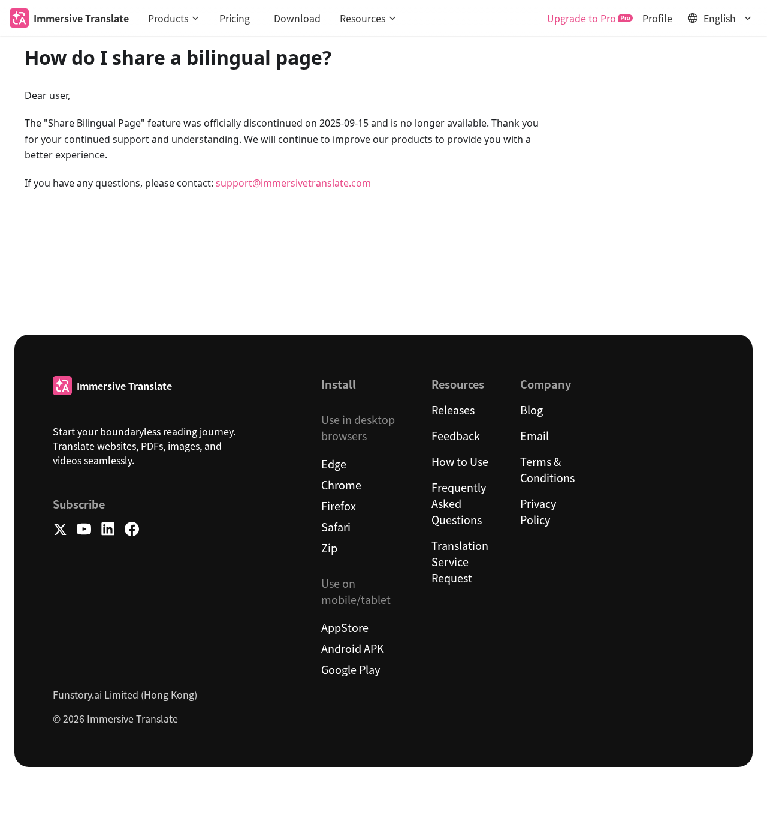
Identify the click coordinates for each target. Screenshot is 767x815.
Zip (329, 547)
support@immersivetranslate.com (293, 183)
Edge (333, 463)
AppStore (345, 627)
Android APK (352, 648)
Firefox (338, 505)
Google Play (350, 669)
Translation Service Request (459, 561)
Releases (453, 409)
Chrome (341, 484)
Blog (531, 409)
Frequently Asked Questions (458, 503)
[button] (174, 18)
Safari (336, 526)
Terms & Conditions (547, 469)
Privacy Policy (538, 511)
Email (534, 435)
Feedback (455, 435)
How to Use (459, 461)
